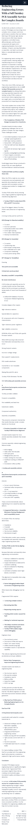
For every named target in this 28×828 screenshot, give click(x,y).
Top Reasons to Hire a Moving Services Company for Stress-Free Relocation (6, 818)
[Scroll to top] (24, 819)
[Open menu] (24, 2)
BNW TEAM (5, 23)
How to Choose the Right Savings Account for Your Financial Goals (21, 816)
